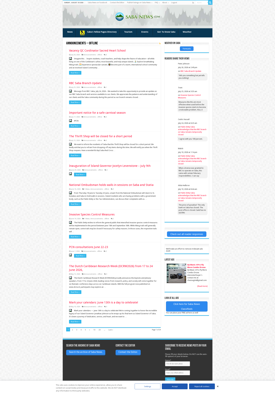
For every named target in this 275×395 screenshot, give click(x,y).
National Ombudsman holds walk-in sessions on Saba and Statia (111, 185)
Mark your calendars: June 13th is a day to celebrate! (103, 302)
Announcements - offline (93, 55)
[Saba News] (137, 16)
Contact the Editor (117, 3)
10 (94, 330)
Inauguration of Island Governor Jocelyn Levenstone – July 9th (110, 166)
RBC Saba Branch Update (85, 83)
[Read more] (202, 286)
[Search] (210, 2)
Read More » (75, 73)
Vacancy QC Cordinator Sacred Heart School (97, 50)
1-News (87, 189)
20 (100, 330)
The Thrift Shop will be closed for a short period (100, 136)
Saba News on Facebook (97, 3)
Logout (174, 3)
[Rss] (193, 2)
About (164, 3)
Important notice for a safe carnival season (97, 112)
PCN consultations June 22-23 (88, 247)
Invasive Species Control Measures (92, 214)
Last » (110, 330)
